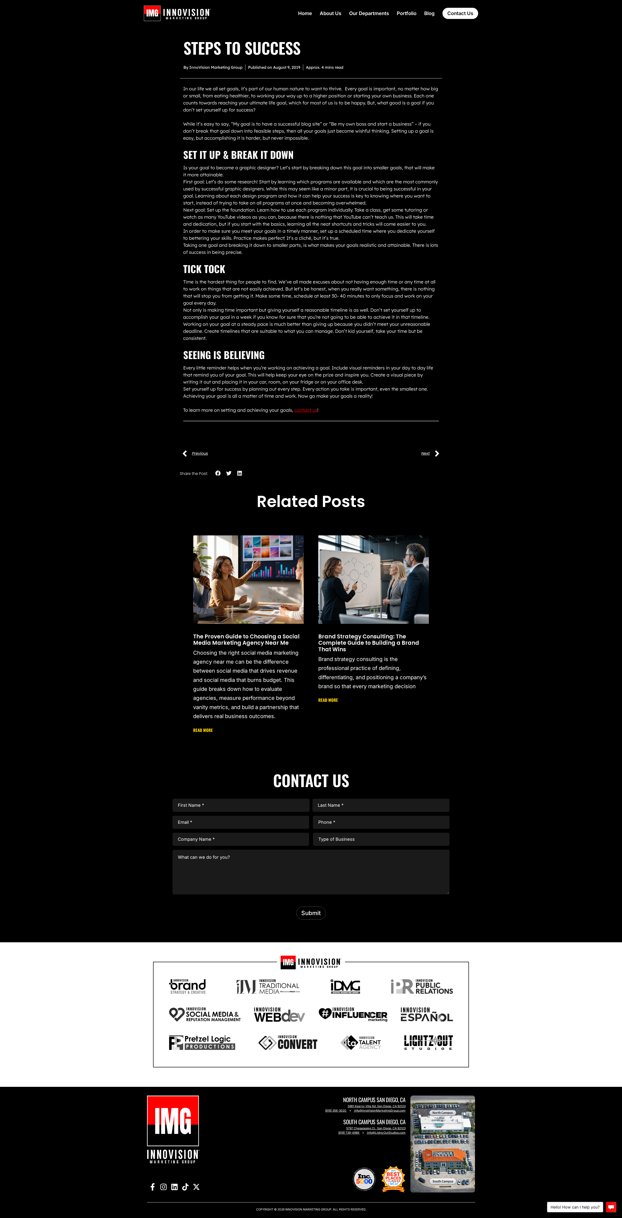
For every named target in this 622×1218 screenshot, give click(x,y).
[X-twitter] (196, 1187)
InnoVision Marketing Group (308, 1209)
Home (305, 13)
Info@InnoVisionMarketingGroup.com (380, 1110)
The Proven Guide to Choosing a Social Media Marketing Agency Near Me (246, 640)
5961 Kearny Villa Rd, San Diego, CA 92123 (377, 1106)
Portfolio (406, 13)
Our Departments (369, 13)
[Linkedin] (174, 1187)
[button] (218, 473)
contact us (305, 410)
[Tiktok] (185, 1187)
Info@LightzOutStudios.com (386, 1132)
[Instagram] (163, 1187)
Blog (429, 13)
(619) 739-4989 (348, 1132)
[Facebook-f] (152, 1187)
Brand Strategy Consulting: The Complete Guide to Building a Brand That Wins (368, 643)
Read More (203, 730)
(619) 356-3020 (335, 1110)
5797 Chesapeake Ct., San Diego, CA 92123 (376, 1128)
